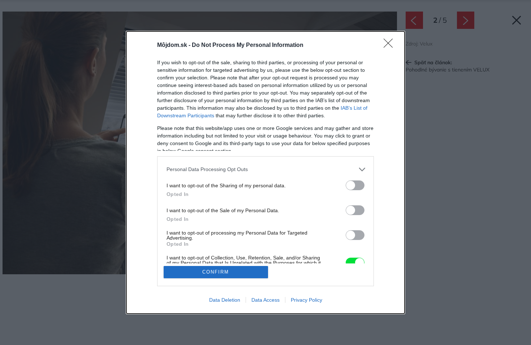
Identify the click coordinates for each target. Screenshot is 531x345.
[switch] (355, 185)
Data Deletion (224, 300)
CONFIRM (215, 272)
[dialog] (265, 172)
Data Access (265, 300)
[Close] (390, 45)
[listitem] (265, 169)
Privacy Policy (306, 300)
